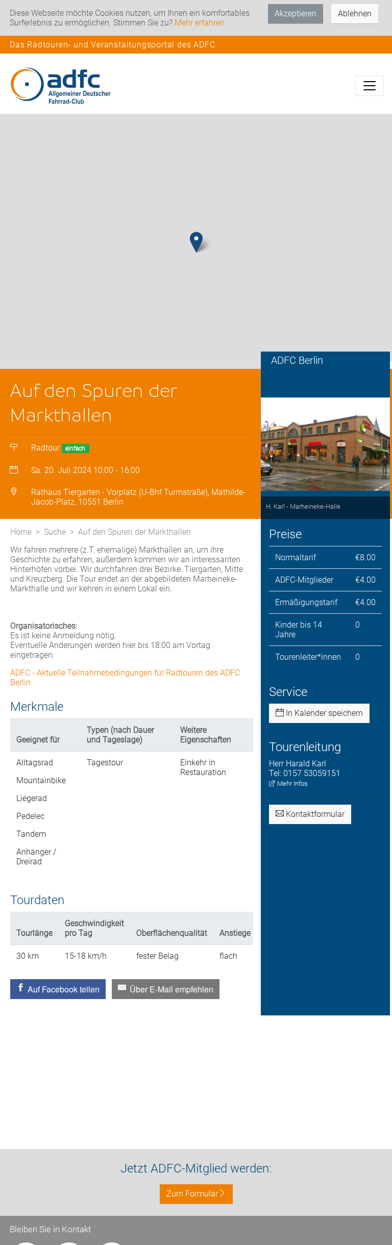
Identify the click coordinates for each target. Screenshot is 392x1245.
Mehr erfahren (200, 23)
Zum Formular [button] (192, 1194)
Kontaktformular (314, 814)
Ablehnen (355, 13)
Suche (55, 532)
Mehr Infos (292, 783)
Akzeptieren (295, 13)
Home (21, 532)
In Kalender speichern (323, 713)
